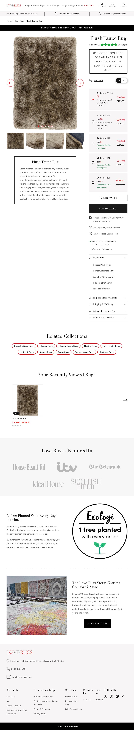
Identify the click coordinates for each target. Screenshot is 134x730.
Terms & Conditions (42, 709)
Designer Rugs (68, 5)
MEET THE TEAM (97, 623)
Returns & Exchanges (43, 696)
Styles (43, 5)
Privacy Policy (40, 714)
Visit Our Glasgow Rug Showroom (17, 712)
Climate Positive (14, 706)
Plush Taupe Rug (34, 21)
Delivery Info (71, 696)
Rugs (27, 5)
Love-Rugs (73, 726)
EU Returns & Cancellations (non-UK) (46, 702)
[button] (102, 4)
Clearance (89, 5)
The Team (11, 696)
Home (9, 21)
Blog (8, 701)
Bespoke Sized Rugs (71, 702)
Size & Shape (53, 5)
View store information (102, 249)
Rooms (79, 5)
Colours (35, 5)
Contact (86, 700)
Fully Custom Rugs (73, 709)
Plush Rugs (19, 21)
